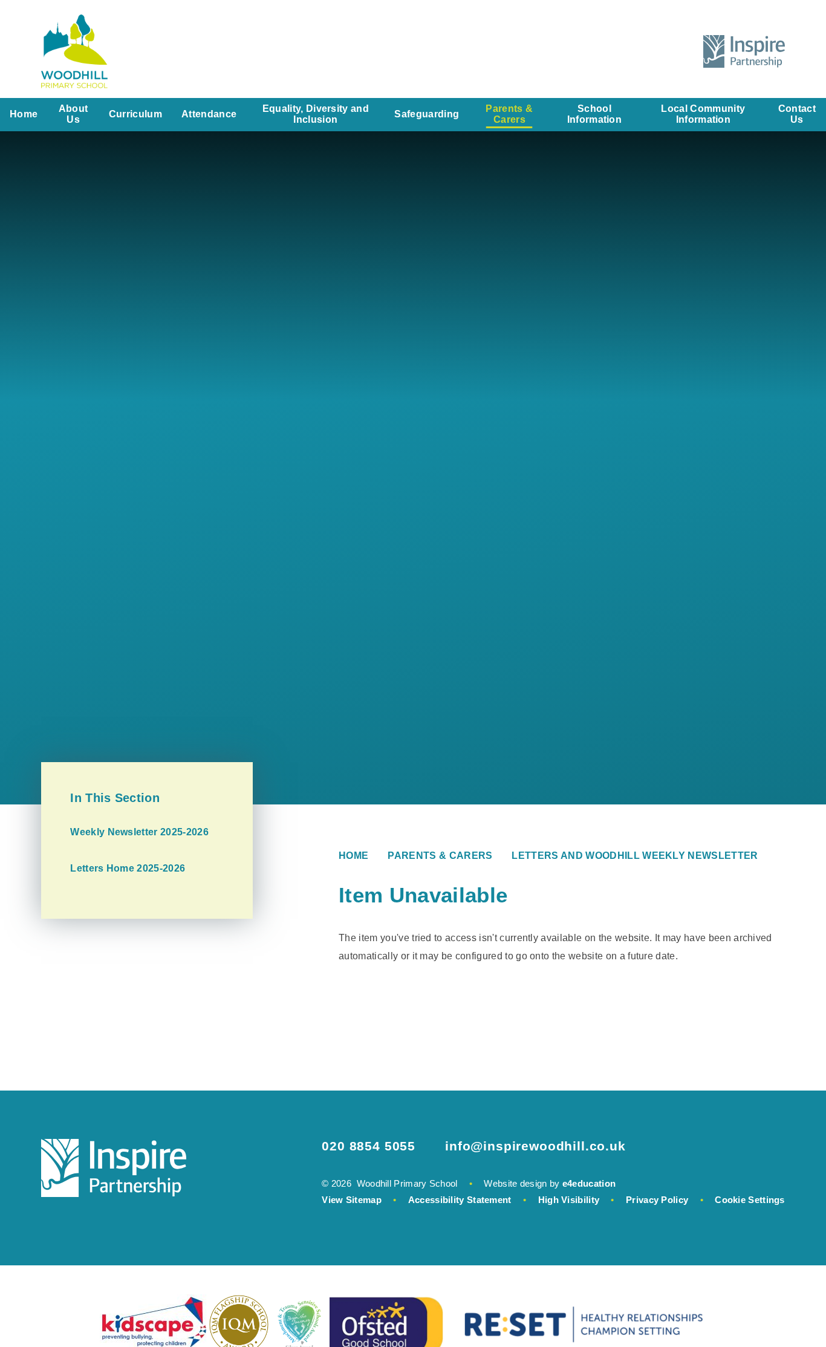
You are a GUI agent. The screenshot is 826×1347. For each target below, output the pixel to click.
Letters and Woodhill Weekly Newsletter (635, 855)
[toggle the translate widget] (647, 51)
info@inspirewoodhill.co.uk (535, 1146)
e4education (589, 1183)
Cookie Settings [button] (750, 1200)
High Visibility (569, 1200)
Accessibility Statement (460, 1200)
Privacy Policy (657, 1200)
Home (353, 855)
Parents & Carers (440, 855)
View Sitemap (352, 1200)
